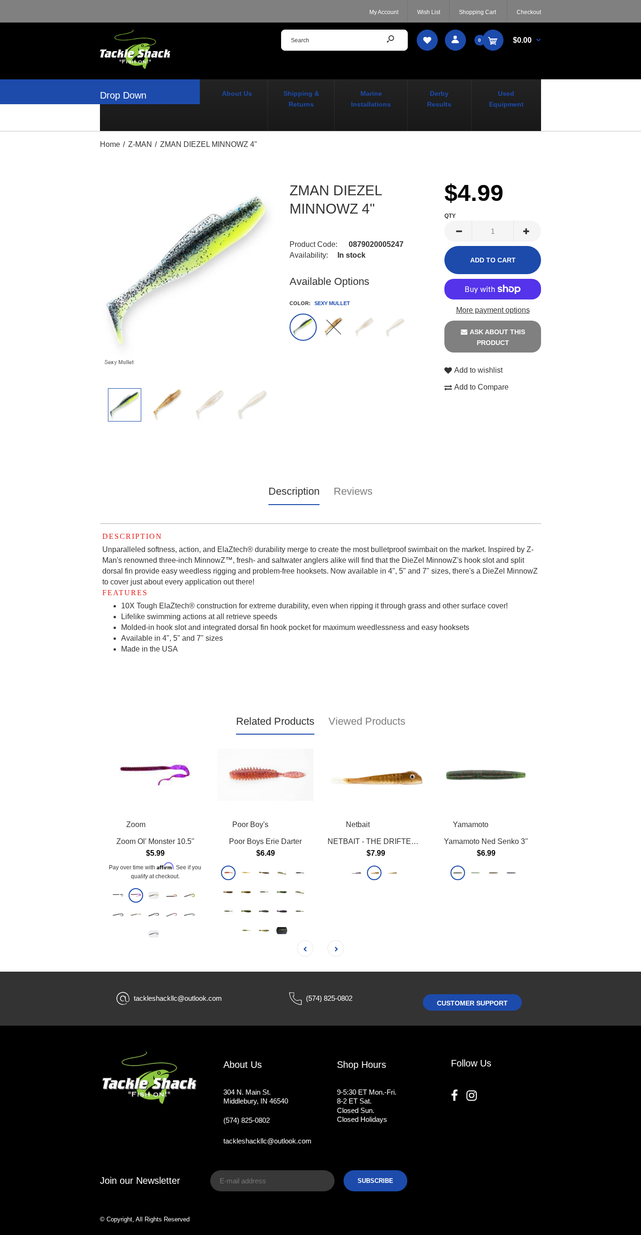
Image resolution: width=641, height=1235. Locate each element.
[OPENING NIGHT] (364, 327)
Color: (320, 303)
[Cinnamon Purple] (228, 872)
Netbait (358, 824)
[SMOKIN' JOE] (356, 872)
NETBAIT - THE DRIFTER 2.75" (382, 841)
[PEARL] (394, 327)
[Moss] (282, 872)
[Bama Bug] (511, 872)
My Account (383, 12)
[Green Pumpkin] (264, 872)
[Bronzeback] (246, 930)
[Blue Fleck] (171, 914)
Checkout (529, 12)
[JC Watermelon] (299, 891)
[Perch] (282, 930)
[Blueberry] (189, 914)
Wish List (428, 12)
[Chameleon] (136, 895)
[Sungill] (136, 914)
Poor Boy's (250, 824)
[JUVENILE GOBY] (392, 872)
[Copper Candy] (299, 911)
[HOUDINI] (333, 327)
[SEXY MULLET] (303, 327)
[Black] (118, 895)
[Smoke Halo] (264, 891)
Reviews (353, 491)
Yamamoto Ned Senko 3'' (486, 841)
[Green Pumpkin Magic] (493, 872)
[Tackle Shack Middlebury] (135, 66)
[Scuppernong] (171, 895)
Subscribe (375, 1180)
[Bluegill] (246, 872)
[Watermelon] (282, 891)
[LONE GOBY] (374, 872)
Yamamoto (470, 824)
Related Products (275, 721)
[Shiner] (299, 872)
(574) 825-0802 (329, 998)
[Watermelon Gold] (246, 911)
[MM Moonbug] (118, 914)
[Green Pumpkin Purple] (246, 891)
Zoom (135, 824)
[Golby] (264, 930)
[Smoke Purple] (282, 911)
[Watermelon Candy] (153, 895)
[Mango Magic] (228, 891)
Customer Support (472, 1003)
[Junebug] (153, 934)
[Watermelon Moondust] (475, 872)
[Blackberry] (153, 914)
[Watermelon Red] (457, 872)
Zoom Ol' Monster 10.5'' (155, 841)
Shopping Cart (477, 12)
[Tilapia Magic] (189, 895)
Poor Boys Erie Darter (265, 841)
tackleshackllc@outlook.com (178, 998)
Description (294, 491)
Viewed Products (366, 721)
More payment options (493, 310)
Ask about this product (497, 337)
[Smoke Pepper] (264, 911)
